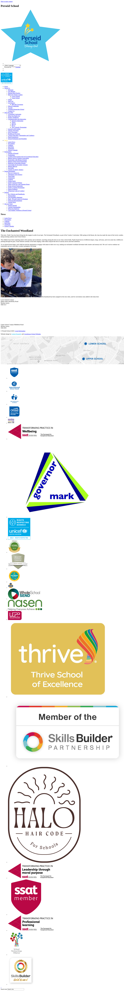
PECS (13, 125)
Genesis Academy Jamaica (15, 169)
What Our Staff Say (13, 209)
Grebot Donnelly (16, 334)
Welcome (10, 90)
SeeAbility (11, 168)
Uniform (10, 179)
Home (6, 86)
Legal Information (20, 331)
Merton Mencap (12, 166)
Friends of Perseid (13, 153)
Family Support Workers (15, 182)
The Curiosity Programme (19, 127)
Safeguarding (12, 196)
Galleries (10, 145)
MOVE (14, 124)
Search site (4, 989)
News (6, 140)
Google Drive (12, 202)
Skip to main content (7, 1)
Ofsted (10, 99)
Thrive (13, 122)
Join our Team (8, 204)
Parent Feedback (13, 189)
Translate (17, 67)
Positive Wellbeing (13, 117)
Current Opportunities (14, 207)
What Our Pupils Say (14, 116)
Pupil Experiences (13, 137)
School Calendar (13, 150)
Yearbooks (11, 148)
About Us (7, 88)
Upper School (16, 98)
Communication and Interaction (17, 119)
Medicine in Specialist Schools (17, 163)
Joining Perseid (12, 205)
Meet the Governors (17, 104)
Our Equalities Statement (15, 197)
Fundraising (11, 155)
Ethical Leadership (13, 106)
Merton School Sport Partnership (17, 161)
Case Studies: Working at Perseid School (19, 210)
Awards (10, 108)
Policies (6, 192)
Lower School (16, 96)
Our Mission (11, 91)
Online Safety (12, 181)
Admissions (11, 178)
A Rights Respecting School (16, 109)
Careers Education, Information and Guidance (21, 135)
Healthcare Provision (14, 134)
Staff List (10, 101)
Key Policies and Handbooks (16, 194)
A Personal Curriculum (14, 114)
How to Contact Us (13, 173)
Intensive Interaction (17, 121)
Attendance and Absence (15, 174)
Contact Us (11, 111)
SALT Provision (12, 132)
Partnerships (7, 152)
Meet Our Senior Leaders (15, 94)
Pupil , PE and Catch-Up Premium (18, 199)
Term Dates (11, 176)
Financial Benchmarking (15, 200)
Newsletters (11, 143)
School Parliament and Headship (17, 138)
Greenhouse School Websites (32, 334)
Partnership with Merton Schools (17, 160)
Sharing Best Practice (14, 93)
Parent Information (9, 171)
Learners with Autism (14, 129)
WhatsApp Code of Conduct (16, 191)
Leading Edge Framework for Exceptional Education (23, 156)
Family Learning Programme (16, 187)
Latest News (11, 142)
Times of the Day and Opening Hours (19, 184)
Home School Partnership (15, 186)
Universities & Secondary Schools (18, 165)
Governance (11, 103)
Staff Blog (11, 147)
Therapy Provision (13, 130)
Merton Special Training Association (18, 158)
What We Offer (8, 112)
